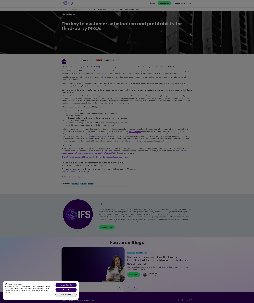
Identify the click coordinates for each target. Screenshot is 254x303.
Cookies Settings (66, 294)
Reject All (66, 290)
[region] (41, 290)
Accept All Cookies (66, 285)
